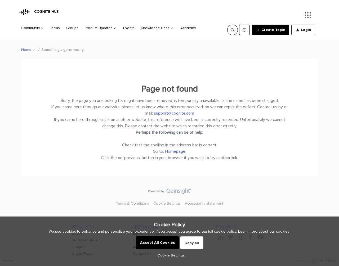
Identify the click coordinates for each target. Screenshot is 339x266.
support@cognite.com (174, 113)
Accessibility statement (204, 203)
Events (129, 28)
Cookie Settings (167, 203)
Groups (72, 28)
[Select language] (244, 30)
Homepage (175, 151)
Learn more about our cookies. (264, 231)
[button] (270, 30)
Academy (188, 28)
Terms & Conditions (132, 203)
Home (26, 49)
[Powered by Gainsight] (169, 192)
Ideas (55, 28)
